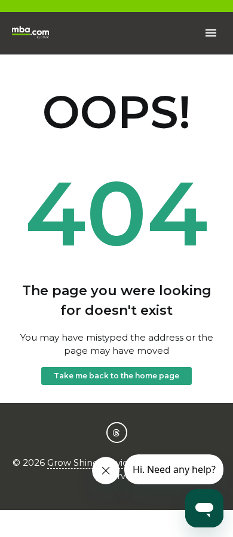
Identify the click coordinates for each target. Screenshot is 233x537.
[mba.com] (31, 33)
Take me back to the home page (116, 375)
